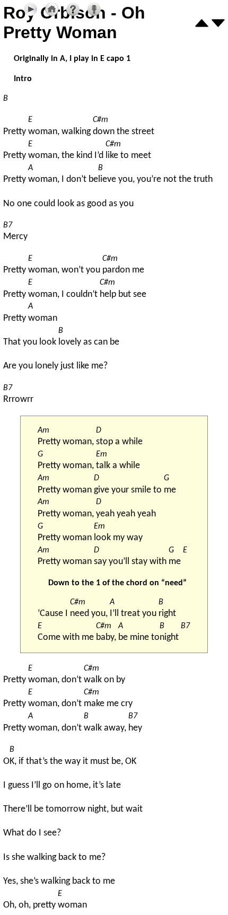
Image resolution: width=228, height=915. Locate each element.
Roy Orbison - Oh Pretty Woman (74, 22)
